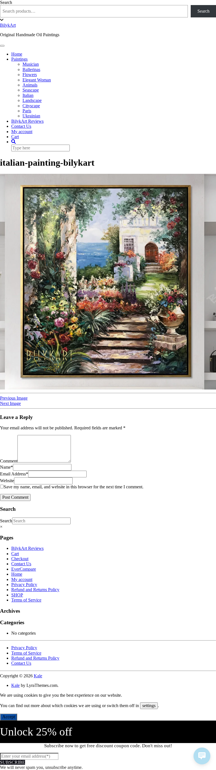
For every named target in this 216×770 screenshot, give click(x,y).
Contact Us (21, 126)
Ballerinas (31, 69)
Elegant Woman (36, 80)
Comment (8, 461)
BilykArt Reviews (27, 121)
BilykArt (8, 25)
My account (21, 131)
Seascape (30, 90)
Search (6, 2)
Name (6, 467)
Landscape (32, 100)
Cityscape (31, 105)
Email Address (14, 473)
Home (16, 54)
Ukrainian (31, 115)
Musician (30, 64)
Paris (26, 110)
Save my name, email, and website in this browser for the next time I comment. (73, 486)
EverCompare (23, 569)
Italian (27, 95)
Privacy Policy (24, 584)
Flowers (29, 74)
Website (7, 480)
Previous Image (14, 398)
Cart (15, 136)
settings (149, 705)
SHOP (17, 595)
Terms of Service (26, 600)
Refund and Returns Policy (35, 589)
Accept (8, 716)
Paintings (19, 59)
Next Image (10, 403)
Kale (38, 675)
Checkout (19, 558)
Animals (29, 85)
